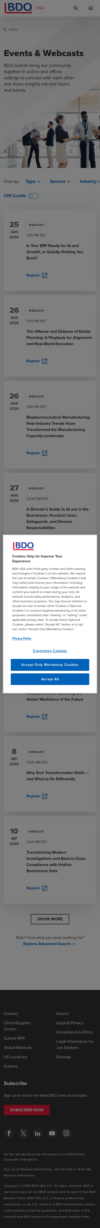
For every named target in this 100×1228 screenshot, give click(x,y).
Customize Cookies (50, 651)
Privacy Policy (21, 638)
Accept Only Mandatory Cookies (49, 664)
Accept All (50, 679)
